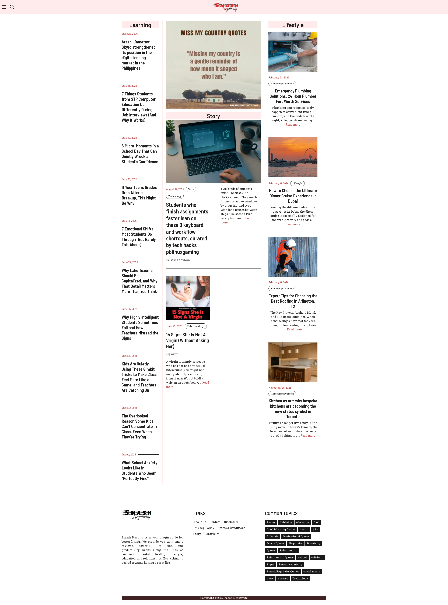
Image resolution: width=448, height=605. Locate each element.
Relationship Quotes (280, 557)
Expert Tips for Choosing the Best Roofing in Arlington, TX (292, 301)
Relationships (196, 326)
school (302, 557)
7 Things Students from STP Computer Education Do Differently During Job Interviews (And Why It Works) (139, 107)
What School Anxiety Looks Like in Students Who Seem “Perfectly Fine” (139, 470)
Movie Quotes (276, 543)
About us (199, 522)
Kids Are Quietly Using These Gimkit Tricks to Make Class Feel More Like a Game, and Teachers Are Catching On (139, 377)
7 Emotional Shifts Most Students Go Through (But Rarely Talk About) (139, 236)
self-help (317, 557)
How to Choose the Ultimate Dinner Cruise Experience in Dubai (293, 195)
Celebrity (286, 522)
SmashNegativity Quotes (283, 571)
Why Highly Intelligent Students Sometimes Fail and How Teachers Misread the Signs (140, 327)
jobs (315, 529)
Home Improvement (282, 83)
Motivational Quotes (296, 536)
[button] (12, 7)
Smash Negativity (290, 564)
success (283, 578)
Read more (293, 124)
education (302, 522)
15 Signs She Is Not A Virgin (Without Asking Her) (187, 340)
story (270, 578)
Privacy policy (203, 528)
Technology (174, 196)
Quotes (271, 550)
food (316, 522)
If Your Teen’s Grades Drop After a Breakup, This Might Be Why (139, 195)
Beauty (271, 522)
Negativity (296, 543)
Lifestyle (297, 183)
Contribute (212, 534)
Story (191, 189)
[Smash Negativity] (225, 7)
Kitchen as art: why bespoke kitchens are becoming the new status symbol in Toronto (293, 408)
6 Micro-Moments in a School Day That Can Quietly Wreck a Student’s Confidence (140, 153)
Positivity (313, 543)
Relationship (288, 550)
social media (311, 571)
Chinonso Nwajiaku (178, 259)
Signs (270, 564)
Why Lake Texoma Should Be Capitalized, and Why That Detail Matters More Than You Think (139, 281)
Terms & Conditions (231, 528)
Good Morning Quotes (281, 529)
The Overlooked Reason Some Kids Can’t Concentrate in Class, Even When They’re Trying (139, 426)
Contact (215, 522)
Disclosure (231, 522)
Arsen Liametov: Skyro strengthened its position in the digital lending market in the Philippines (139, 55)
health (304, 529)
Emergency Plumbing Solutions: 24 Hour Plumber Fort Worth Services (293, 96)
